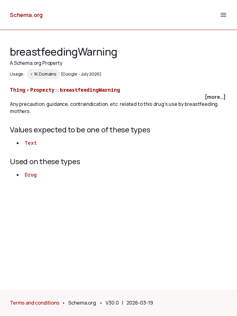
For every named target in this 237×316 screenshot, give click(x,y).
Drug (30, 174)
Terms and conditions (35, 302)
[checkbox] (118, 97)
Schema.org (26, 15)
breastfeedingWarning (90, 89)
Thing (17, 89)
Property (42, 89)
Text (30, 142)
